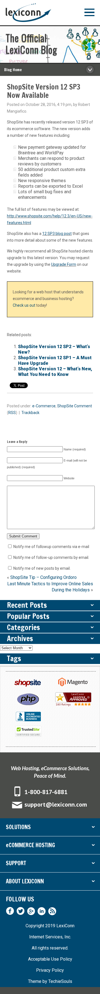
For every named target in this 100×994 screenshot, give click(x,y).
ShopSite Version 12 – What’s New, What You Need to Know (55, 371)
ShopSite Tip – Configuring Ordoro (43, 577)
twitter (20, 911)
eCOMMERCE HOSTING (50, 846)
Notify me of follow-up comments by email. (51, 557)
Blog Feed (52, 911)
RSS (12, 412)
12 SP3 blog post (57, 233)
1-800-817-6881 (46, 792)
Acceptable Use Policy (50, 959)
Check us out (24, 305)
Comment (83, 406)
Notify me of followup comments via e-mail (51, 546)
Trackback (30, 412)
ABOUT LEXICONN (50, 882)
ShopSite (65, 406)
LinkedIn (42, 911)
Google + (31, 911)
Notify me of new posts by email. (42, 568)
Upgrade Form (63, 264)
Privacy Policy (50, 970)
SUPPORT (50, 864)
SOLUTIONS (50, 828)
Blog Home (13, 70)
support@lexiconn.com (55, 804)
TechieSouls (60, 981)
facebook (10, 911)
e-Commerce (44, 406)
